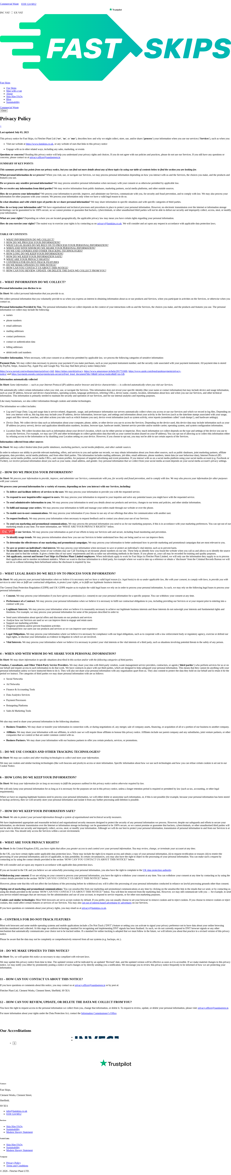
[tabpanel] (96, 1037)
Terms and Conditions (17, 1165)
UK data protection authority (157, 870)
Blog (8, 99)
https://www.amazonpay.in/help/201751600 (105, 371)
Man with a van (14, 91)
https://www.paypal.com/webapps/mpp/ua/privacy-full (27, 371)
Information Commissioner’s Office (98, 1013)
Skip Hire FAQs (14, 96)
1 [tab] (14, 1043)
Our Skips (11, 88)
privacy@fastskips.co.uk (109, 223)
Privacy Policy (13, 1163)
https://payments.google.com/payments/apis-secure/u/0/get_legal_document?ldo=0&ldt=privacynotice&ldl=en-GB (67, 374)
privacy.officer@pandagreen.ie (45, 157)
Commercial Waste (9, 4)
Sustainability (13, 102)
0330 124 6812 (28, 4)
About (9, 93)
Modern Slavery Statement (19, 1132)
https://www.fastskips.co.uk (39, 144)
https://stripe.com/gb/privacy (69, 371)
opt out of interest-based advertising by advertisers (107, 902)
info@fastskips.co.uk (16, 1111)
